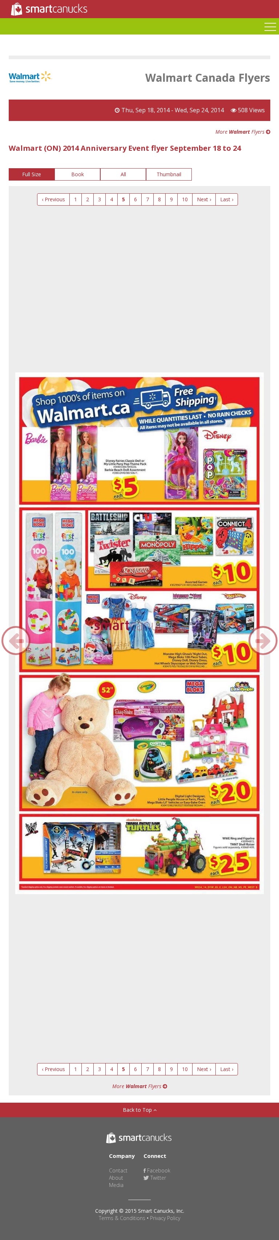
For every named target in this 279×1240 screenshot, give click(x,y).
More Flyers (240, 131)
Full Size (31, 174)
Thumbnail (169, 174)
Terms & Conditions (122, 1218)
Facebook (158, 1170)
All (123, 174)
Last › (226, 199)
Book (77, 174)
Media (116, 1185)
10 (185, 199)
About (116, 1177)
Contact (118, 1170)
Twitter (157, 1177)
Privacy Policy (165, 1218)
